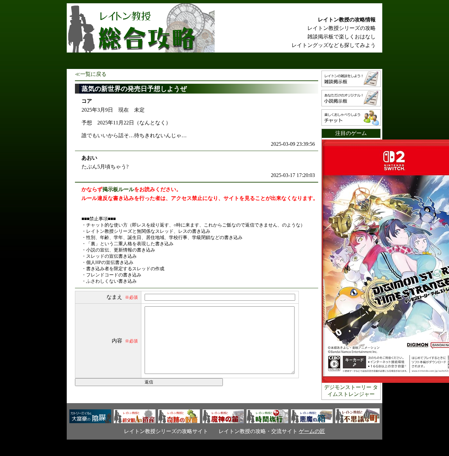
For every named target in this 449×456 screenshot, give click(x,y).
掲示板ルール (118, 189)
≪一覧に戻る (90, 74)
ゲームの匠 (312, 431)
